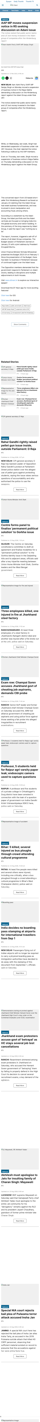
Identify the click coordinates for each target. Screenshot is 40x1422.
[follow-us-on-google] (36, 78)
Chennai (5, 10)
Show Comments (20, 324)
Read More (20, 490)
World (30, 10)
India (23, 10)
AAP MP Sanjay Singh (8, 309)
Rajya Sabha (5, 305)
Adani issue (27, 305)
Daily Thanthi (18, 1)
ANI (2, 70)
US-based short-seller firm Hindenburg (22, 312)
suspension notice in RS (22, 309)
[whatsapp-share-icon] (3, 79)
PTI (2, 453)
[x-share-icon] (7, 79)
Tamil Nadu (15, 10)
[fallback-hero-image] (8, 370)
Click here (5, 295)
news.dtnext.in (11, 280)
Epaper (8, 1)
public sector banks (16, 305)
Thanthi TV (30, 1)
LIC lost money (6, 312)
